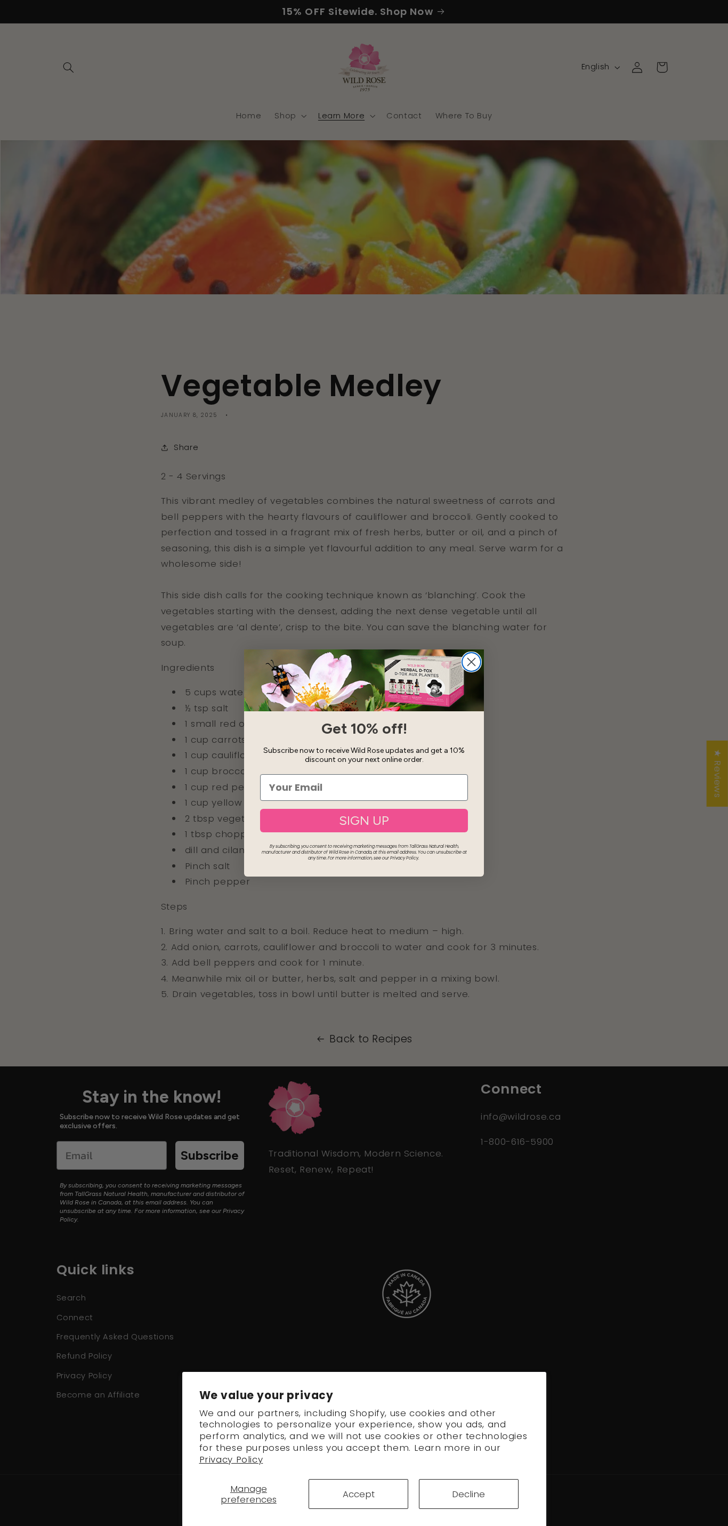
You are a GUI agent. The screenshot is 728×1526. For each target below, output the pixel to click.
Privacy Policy (231, 1459)
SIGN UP (364, 820)
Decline (468, 1494)
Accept (359, 1494)
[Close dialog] (471, 662)
